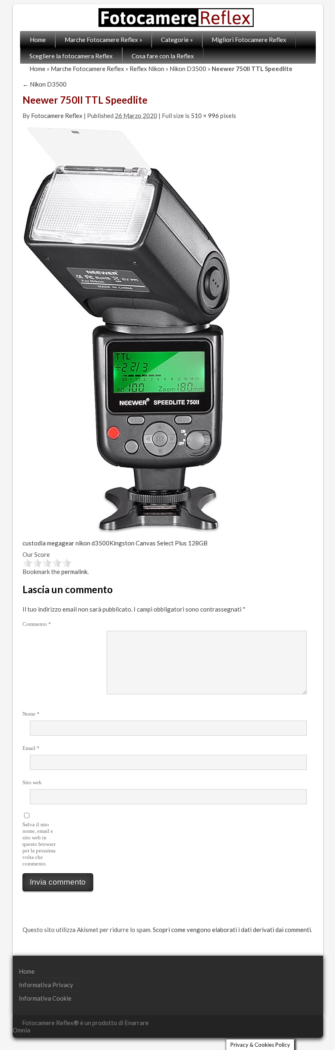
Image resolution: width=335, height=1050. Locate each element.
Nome (31, 714)
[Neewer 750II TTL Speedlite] (126, 329)
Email (31, 748)
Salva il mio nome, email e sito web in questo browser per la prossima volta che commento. (39, 844)
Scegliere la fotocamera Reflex (71, 56)
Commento (36, 624)
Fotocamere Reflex (57, 115)
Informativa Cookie (45, 998)
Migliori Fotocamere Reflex (249, 39)
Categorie (177, 39)
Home (38, 39)
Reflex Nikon (147, 68)
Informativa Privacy (46, 984)
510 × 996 (205, 115)
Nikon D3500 (188, 68)
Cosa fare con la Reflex (163, 56)
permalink (74, 571)
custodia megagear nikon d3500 (65, 543)
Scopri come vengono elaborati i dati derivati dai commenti (232, 929)
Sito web (32, 782)
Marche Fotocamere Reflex (103, 39)
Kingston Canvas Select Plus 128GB (158, 543)
